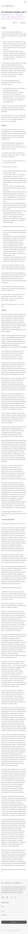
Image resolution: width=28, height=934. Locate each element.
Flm (21, 16)
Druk (24, 22)
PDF (16, 22)
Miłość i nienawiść (9, 18)
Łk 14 (23, 16)
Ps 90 (20, 18)
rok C (23, 18)
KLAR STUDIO (18, 930)
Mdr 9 (2, 18)
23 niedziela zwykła (14, 16)
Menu (25, 2)
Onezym (16, 18)
